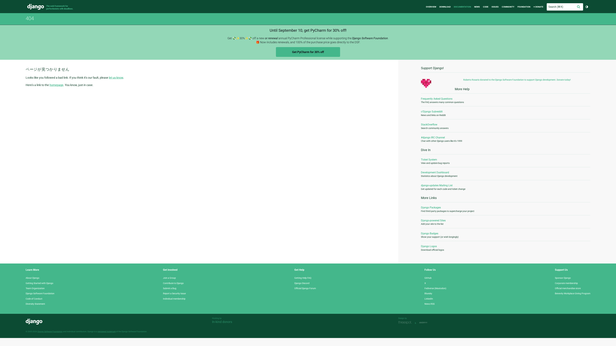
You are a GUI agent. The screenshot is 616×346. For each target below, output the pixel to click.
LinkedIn (428, 298)
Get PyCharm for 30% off (308, 52)
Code (485, 7)
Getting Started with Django (39, 283)
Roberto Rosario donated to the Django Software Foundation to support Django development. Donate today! (517, 79)
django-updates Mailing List (437, 185)
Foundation (524, 7)
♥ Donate (538, 7)
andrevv (426, 322)
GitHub (428, 278)
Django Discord (301, 283)
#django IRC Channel (433, 137)
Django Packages (431, 207)
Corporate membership (566, 283)
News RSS (429, 304)
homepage (56, 85)
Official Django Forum (305, 288)
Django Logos (429, 246)
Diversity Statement (35, 304)
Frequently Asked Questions (436, 98)
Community (508, 7)
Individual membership (174, 298)
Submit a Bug (169, 288)
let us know (116, 77)
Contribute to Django (173, 283)
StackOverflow (429, 124)
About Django (32, 278)
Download (445, 7)
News (477, 7)
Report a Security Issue (174, 293)
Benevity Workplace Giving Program (572, 293)
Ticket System (429, 159)
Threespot (405, 322)
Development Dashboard (435, 172)
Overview (431, 7)
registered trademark (107, 331)
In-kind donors (222, 322)
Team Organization (35, 288)
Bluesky (428, 293)
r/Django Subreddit (432, 111)
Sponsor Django (563, 278)
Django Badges (429, 233)
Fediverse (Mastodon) (435, 288)
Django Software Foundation (40, 293)
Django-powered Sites (433, 220)
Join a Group (169, 278)
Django (35, 7)
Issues (495, 7)
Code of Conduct (34, 298)
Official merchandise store (568, 288)
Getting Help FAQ (302, 278)
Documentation (462, 7)
